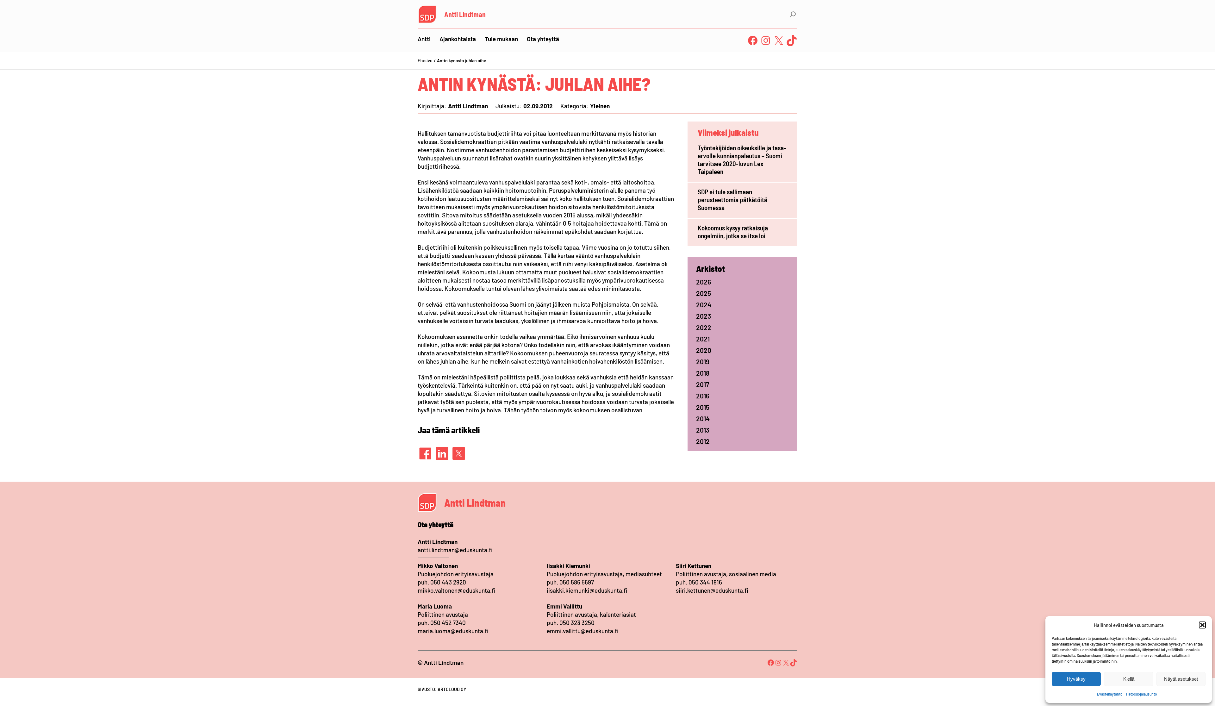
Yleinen (600, 105)
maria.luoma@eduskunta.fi (453, 630)
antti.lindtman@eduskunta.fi (455, 549)
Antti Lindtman (465, 14)
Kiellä (1128, 679)
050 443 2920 (448, 582)
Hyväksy (1076, 679)
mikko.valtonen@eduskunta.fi (456, 590)
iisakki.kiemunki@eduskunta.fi (587, 590)
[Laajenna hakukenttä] (793, 14)
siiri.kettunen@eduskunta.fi (712, 590)
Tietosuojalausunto (1141, 694)
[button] (1202, 625)
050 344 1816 (705, 582)
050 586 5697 (576, 582)
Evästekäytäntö (1109, 694)
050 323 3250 (577, 622)
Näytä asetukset (1181, 679)
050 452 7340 (448, 622)
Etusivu (425, 60)
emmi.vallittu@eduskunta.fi (583, 630)
